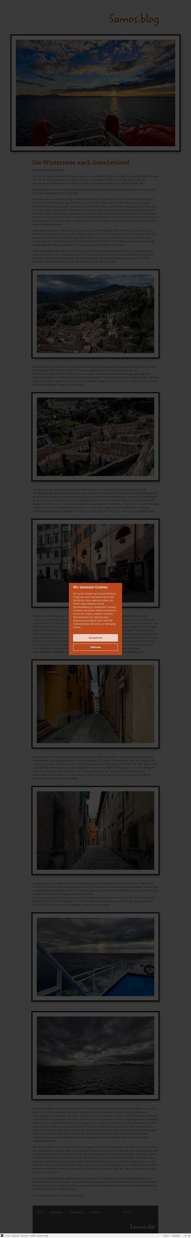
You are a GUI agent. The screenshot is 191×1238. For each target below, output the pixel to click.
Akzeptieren (95, 637)
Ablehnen (95, 647)
